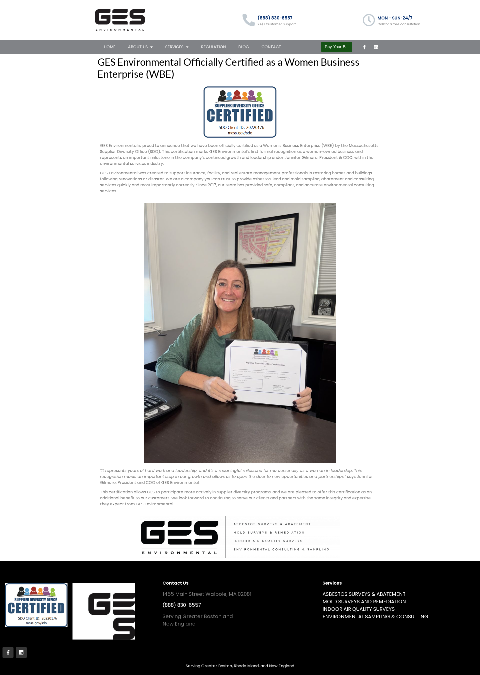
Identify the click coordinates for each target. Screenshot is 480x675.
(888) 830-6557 (275, 18)
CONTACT (271, 47)
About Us (138, 47)
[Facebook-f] (364, 46)
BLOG (243, 47)
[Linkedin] (376, 46)
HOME (110, 47)
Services (174, 47)
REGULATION (213, 47)
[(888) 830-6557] (248, 20)
